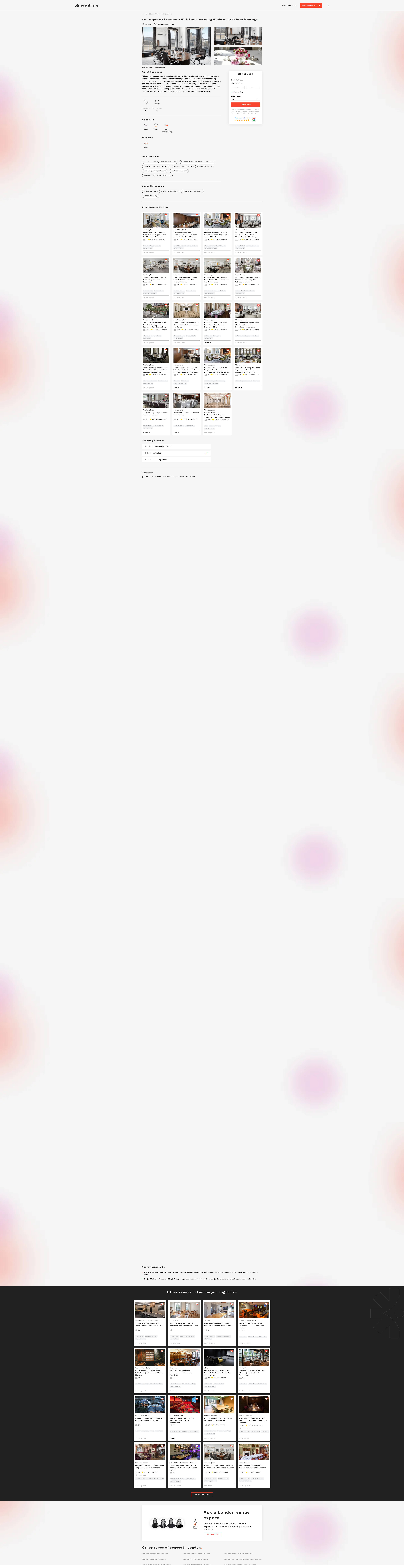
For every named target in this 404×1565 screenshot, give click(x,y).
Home (144, 14)
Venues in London (164, 14)
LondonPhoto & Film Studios (238, 1554)
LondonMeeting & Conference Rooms (242, 1559)
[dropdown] (327, 5)
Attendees (236, 96)
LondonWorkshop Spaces (195, 1559)
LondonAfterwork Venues (155, 1554)
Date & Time (237, 80)
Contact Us (212, 1534)
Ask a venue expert (310, 5)
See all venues (202, 1494)
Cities (151, 14)
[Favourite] (165, 215)
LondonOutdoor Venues (154, 1559)
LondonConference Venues (196, 1554)
